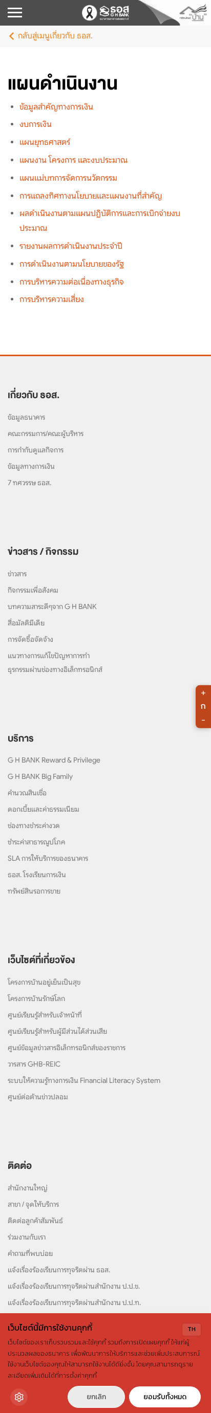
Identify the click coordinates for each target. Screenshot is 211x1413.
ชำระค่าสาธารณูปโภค (36, 841)
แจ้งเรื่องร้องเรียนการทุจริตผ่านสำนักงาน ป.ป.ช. (74, 1286)
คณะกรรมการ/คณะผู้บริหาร (45, 433)
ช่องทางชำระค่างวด (34, 825)
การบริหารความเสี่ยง (51, 299)
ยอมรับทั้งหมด (164, 1397)
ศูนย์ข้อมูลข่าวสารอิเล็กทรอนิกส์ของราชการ (66, 1047)
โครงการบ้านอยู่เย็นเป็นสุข (44, 982)
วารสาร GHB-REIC (34, 1064)
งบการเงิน (35, 124)
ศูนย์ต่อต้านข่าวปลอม (38, 1096)
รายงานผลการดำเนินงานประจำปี (70, 246)
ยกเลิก (96, 1397)
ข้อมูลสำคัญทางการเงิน (56, 107)
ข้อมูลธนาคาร (26, 417)
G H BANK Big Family (40, 776)
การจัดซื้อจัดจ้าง (30, 639)
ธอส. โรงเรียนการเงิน (37, 874)
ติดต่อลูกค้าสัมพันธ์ (35, 1220)
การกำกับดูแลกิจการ (36, 449)
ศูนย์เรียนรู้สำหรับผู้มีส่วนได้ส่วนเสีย (57, 1031)
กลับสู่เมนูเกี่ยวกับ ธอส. (55, 36)
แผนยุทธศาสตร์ (44, 142)
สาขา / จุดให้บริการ (33, 1204)
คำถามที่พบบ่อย (30, 1253)
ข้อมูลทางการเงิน (31, 466)
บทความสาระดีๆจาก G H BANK (52, 606)
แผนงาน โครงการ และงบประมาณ (73, 160)
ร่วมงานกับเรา (27, 1237)
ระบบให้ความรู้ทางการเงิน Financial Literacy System (84, 1080)
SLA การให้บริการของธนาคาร (48, 858)
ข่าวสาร (17, 573)
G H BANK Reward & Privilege (54, 760)
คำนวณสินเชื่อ (27, 792)
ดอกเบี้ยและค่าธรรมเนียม (43, 809)
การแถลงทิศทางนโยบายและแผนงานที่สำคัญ (90, 196)
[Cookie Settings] (19, 1397)
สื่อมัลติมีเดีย (26, 622)
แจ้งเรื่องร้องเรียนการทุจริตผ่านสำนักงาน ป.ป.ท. (74, 1302)
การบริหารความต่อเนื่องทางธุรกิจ (71, 282)
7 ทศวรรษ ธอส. (29, 482)
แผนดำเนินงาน (63, 83)
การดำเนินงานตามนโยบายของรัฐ (71, 264)
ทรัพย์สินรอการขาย (34, 891)
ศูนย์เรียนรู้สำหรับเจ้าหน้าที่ (45, 1014)
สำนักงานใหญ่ (28, 1187)
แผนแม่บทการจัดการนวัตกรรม (68, 178)
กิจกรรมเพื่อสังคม (33, 590)
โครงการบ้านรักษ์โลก (36, 998)
